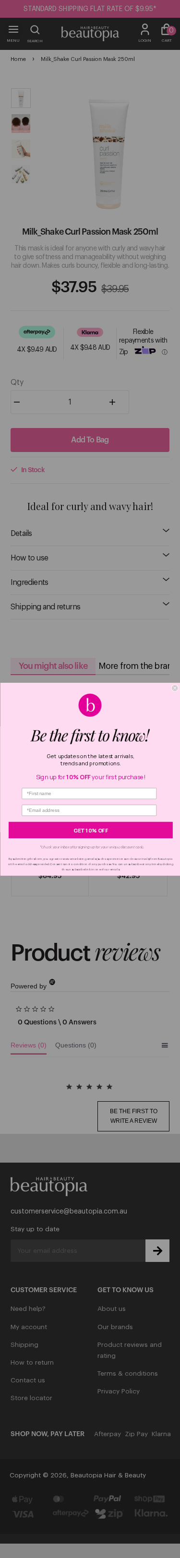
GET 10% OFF (90, 829)
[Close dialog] (175, 688)
